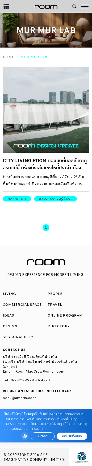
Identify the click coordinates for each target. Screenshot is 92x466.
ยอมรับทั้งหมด (72, 436)
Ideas (8, 315)
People (55, 294)
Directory (59, 326)
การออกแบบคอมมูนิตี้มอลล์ (55, 199)
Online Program (65, 315)
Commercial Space (22, 304)
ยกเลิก (42, 436)
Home (8, 57)
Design (10, 326)
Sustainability (18, 337)
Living (9, 294)
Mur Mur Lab (17, 199)
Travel (55, 304)
